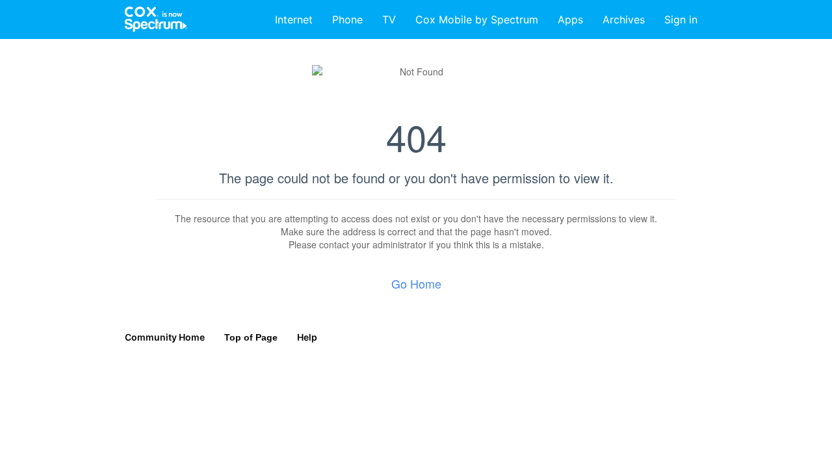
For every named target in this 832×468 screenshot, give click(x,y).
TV (389, 19)
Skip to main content (53, 9)
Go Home (416, 283)
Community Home (165, 337)
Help (307, 337)
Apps (570, 19)
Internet (294, 19)
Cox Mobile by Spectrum (476, 19)
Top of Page (251, 337)
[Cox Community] (156, 19)
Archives (624, 19)
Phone (347, 19)
